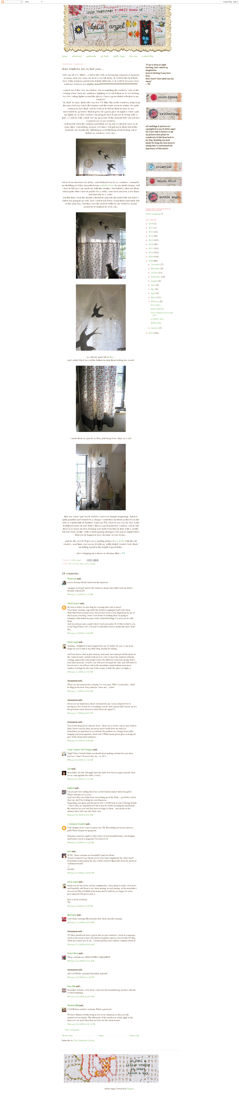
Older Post (134, 1036)
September (156, 277)
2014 (151, 236)
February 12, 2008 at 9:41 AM (80, 961)
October (154, 273)
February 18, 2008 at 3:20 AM (80, 997)
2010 (151, 253)
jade (69, 852)
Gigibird (70, 788)
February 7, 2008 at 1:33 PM (80, 672)
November (155, 269)
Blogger (130, 1089)
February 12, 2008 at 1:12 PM (80, 977)
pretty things (90, 564)
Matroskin (71, 915)
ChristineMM (73, 1006)
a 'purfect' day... (158, 319)
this (111, 357)
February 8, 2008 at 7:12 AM (80, 760)
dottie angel (72, 642)
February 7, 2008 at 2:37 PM (80, 713)
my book (105, 56)
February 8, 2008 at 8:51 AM (80, 815)
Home (101, 1036)
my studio (119, 541)
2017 (151, 228)
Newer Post (67, 1036)
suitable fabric (107, 185)
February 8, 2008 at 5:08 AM (80, 741)
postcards (91, 56)
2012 (151, 244)
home (64, 56)
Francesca (72, 579)
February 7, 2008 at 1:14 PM (80, 595)
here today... (156, 305)
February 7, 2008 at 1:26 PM (80, 633)
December (155, 265)
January (155, 328)
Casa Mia (71, 986)
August (154, 281)
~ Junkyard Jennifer (76, 824)
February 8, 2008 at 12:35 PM (80, 873)
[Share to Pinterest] (97, 560)
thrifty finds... (157, 323)
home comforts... (158, 309)
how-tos (133, 56)
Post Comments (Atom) (84, 1041)
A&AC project (73, 604)
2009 (151, 257)
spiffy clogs (119, 56)
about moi (77, 56)
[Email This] (88, 560)
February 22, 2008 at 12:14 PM (81, 1024)
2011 (151, 249)
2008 (151, 261)
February (155, 302)
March (154, 298)
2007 (151, 333)
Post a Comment (72, 1030)
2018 (151, 224)
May (153, 289)
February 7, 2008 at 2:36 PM (80, 691)
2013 (151, 240)
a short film (147, 56)
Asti (69, 769)
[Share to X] (92, 560)
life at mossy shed (76, 564)
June (153, 285)
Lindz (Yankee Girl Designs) (80, 750)
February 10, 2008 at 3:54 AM (80, 923)
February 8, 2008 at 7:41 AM (80, 779)
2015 (151, 232)
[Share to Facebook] (95, 560)
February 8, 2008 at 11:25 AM (80, 843)
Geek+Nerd (72, 953)
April (153, 293)
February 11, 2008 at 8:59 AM (80, 945)
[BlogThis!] (90, 560)
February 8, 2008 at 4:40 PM (80, 906)
